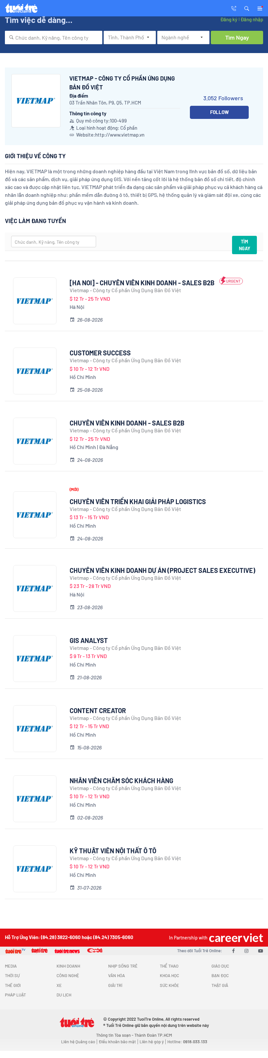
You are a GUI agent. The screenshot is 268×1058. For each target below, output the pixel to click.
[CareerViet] (235, 937)
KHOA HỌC (169, 975)
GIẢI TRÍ (115, 985)
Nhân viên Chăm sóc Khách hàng (121, 780)
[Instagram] (246, 951)
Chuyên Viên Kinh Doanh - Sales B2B (127, 423)
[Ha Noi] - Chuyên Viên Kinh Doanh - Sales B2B (142, 283)
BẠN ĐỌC (220, 975)
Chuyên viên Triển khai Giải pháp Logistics (138, 501)
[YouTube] (260, 951)
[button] (246, 8)
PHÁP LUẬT (15, 994)
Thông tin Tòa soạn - (115, 1035)
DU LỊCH (64, 994)
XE (59, 985)
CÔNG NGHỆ (68, 975)
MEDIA (11, 966)
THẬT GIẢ (219, 985)
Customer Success (100, 353)
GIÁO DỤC (220, 966)
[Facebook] (233, 951)
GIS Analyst (89, 640)
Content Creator (98, 710)
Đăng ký (228, 19)
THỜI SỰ (12, 975)
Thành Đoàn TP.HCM (153, 1035)
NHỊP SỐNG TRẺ (123, 966)
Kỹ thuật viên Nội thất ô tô (113, 851)
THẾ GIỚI (13, 985)
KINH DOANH (68, 966)
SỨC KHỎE (169, 985)
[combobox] (53, 37)
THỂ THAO (169, 966)
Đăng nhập (252, 19)
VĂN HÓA (116, 975)
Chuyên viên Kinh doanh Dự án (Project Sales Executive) (162, 570)
